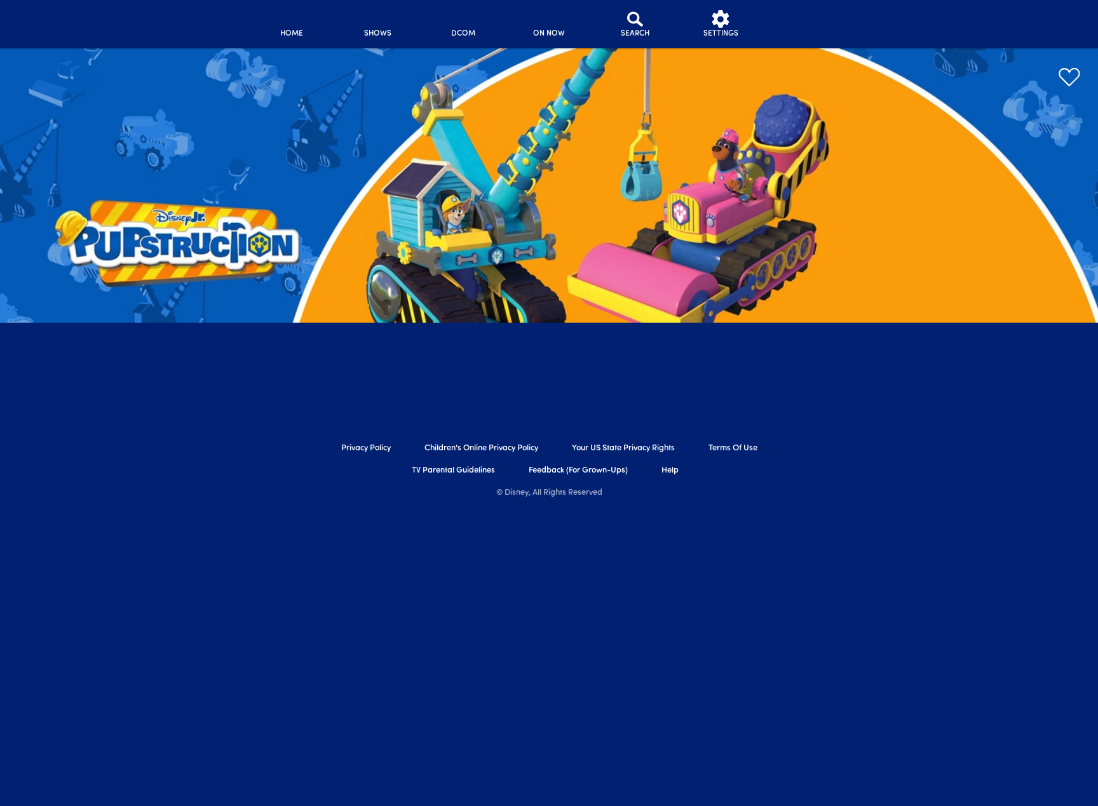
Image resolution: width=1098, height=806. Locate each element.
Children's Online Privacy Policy (481, 448)
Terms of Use (732, 448)
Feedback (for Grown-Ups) (578, 470)
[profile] (806, 24)
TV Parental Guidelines (453, 470)
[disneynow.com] (135, 22)
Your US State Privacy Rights (623, 448)
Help (670, 470)
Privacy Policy (366, 448)
